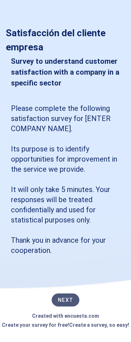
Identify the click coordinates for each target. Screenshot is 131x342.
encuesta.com (81, 316)
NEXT (65, 300)
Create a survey (88, 325)
